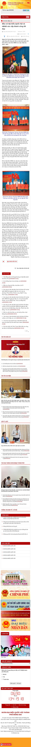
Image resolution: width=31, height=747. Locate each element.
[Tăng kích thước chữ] (4, 36)
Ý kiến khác (6, 679)
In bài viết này (25, 36)
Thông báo (5, 515)
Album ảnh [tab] (5, 633)
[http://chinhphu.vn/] (15, 593)
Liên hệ (14, 705)
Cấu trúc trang (22, 705)
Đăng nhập (15, 707)
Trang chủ (7, 705)
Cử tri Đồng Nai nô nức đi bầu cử (13, 363)
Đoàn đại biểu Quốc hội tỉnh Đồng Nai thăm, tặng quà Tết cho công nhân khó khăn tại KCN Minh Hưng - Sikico (16, 450)
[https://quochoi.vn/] (15, 578)
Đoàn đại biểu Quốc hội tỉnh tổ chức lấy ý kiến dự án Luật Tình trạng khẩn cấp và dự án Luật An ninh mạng (16, 454)
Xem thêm (3, 657)
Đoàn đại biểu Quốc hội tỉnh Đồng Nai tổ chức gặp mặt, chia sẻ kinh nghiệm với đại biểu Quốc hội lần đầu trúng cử (16, 408)
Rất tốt (4, 674)
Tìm (28, 17)
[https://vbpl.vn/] (15, 605)
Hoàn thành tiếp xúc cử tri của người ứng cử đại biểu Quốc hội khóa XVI (16, 496)
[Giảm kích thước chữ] (28, 33)
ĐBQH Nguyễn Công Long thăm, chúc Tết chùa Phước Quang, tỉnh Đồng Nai (14, 505)
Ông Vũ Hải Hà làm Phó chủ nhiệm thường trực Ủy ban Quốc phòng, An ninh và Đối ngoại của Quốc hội (16, 412)
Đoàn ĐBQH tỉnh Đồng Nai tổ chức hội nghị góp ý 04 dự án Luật (15, 458)
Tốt (4, 677)
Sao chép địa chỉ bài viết (13, 36)
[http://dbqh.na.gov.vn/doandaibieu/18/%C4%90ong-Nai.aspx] (15, 614)
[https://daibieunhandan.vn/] (15, 624)
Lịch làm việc (6, 543)
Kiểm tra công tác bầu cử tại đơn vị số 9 (14, 366)
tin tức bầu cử (7, 21)
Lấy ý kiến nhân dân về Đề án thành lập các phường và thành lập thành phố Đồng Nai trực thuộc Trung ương (16, 416)
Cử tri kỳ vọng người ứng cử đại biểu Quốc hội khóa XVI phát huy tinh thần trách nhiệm (15, 322)
